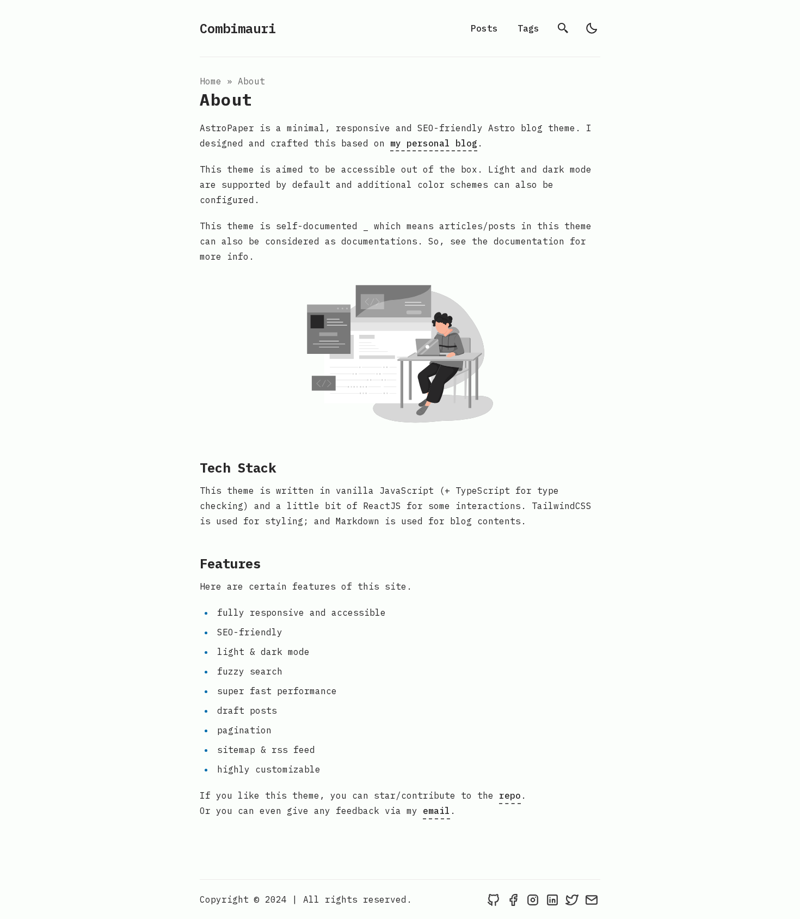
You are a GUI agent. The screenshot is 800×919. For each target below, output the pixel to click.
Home (210, 81)
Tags (528, 28)
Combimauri (238, 28)
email (436, 810)
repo (510, 795)
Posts (484, 28)
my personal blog (433, 143)
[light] (591, 28)
